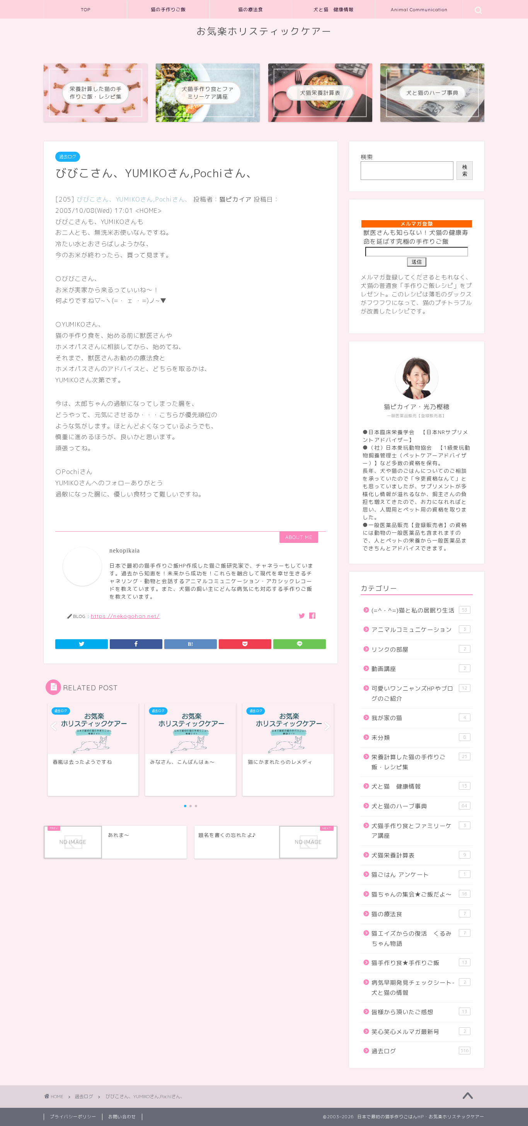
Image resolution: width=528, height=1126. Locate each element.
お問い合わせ (122, 1117)
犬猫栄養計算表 (418, 855)
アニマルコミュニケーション (418, 630)
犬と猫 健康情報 (333, 9)
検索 (367, 157)
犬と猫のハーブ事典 (419, 806)
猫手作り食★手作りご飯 (419, 963)
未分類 (418, 738)
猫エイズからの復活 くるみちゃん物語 (418, 938)
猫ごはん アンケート (418, 875)
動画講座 (418, 669)
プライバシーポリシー (73, 1117)
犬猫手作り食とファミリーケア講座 (418, 831)
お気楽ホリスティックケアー (264, 31)
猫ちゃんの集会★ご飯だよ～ (419, 894)
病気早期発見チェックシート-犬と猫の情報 (418, 988)
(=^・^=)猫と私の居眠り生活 (419, 610)
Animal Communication (419, 9)
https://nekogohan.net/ (125, 616)
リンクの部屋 (418, 649)
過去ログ (67, 157)
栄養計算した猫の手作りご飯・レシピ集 (419, 762)
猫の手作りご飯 (168, 9)
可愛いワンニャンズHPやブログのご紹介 (419, 693)
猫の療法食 (250, 9)
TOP (85, 9)
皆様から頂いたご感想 (419, 1012)
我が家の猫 (418, 718)
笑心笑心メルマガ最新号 (418, 1032)
